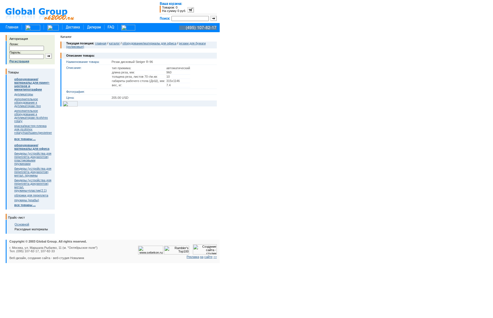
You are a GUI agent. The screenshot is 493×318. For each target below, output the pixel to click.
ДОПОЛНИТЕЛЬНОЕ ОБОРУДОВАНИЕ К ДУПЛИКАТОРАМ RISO (27, 102)
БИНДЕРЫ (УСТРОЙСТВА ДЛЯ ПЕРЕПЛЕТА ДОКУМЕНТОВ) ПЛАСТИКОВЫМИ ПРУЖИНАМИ (32, 158)
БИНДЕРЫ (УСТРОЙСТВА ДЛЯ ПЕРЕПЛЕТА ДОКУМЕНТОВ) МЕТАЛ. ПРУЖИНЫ (32, 172)
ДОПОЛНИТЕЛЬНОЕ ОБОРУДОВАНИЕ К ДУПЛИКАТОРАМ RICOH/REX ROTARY (31, 116)
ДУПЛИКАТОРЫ (23, 94)
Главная (100, 43)
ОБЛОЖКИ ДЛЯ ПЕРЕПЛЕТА (31, 195)
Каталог (114, 43)
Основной (22, 224)
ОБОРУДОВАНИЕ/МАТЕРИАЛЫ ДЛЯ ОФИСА (149, 43)
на (201, 256)
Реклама (193, 256)
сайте (208, 256)
